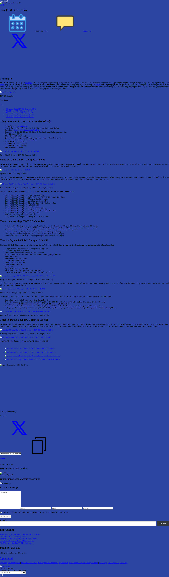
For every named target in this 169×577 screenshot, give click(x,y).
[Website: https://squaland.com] (0, 462)
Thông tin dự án (92, 563)
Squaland (3, 563)
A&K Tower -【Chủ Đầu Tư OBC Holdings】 (16, 543)
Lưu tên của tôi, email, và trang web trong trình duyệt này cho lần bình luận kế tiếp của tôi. (35, 512)
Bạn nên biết (63, 563)
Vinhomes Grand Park (29, 563)
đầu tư (36, 89)
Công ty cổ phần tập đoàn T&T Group (27, 130)
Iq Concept (103, 563)
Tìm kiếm (3, 520)
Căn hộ (2, 5)
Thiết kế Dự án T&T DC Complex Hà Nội (20, 117)
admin (2, 458)
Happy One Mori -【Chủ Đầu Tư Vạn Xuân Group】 (19, 539)
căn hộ (98, 85)
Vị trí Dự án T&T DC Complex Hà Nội (19, 111)
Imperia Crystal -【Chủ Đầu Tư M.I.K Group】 (17, 541)
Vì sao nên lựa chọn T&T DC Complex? (19, 113)
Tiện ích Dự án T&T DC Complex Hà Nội (20, 115)
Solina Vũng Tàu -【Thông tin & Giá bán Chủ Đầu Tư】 (20, 534)
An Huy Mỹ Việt (14, 563)
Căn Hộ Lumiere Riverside (48, 563)
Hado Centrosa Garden (77, 563)
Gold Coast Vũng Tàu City (117, 563)
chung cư (28, 83)
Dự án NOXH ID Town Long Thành (13, 536)
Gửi (23, 572)
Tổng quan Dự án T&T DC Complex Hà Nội (21, 109)
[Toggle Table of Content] (1, 105)
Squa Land (4, 1)
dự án (2, 85)
